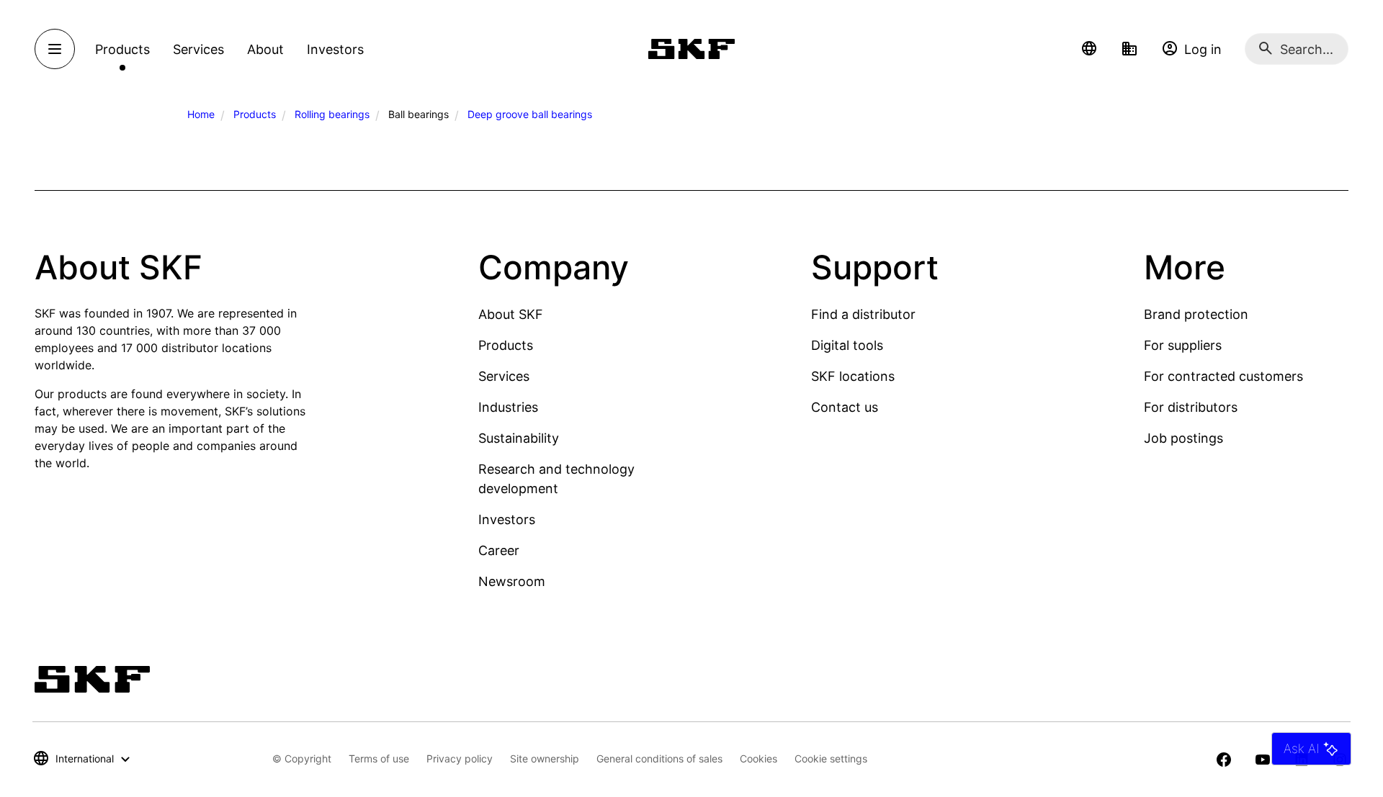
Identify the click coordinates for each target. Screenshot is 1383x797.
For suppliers (1183, 345)
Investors (506, 519)
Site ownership (544, 758)
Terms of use (379, 758)
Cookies (758, 758)
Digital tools (847, 345)
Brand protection (1196, 314)
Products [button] (122, 49)
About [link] (265, 49)
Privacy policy (459, 758)
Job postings (1183, 438)
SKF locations (853, 376)
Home (201, 114)
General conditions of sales (659, 758)
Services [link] (198, 49)
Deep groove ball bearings (529, 114)
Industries (508, 407)
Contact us (844, 407)
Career (498, 550)
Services (503, 376)
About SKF (510, 314)
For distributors (1190, 407)
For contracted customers (1223, 376)
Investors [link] (335, 49)
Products (254, 114)
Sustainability (518, 438)
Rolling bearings (332, 114)
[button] (1089, 49)
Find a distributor (863, 314)
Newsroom (511, 581)
